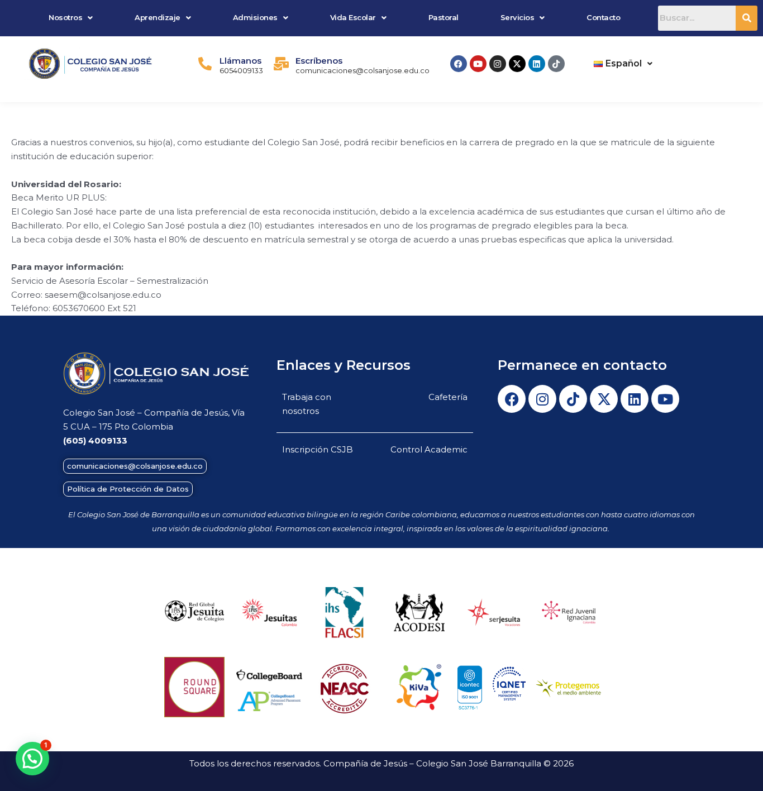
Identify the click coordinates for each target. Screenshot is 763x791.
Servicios (517, 17)
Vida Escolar (353, 17)
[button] (71, 18)
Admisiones (255, 17)
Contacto (603, 17)
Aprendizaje (157, 17)
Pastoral (443, 17)
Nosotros (65, 17)
